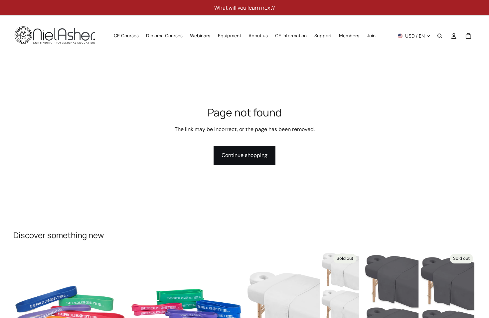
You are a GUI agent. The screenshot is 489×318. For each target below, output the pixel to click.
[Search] (439, 36)
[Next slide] (116, 307)
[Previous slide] (23, 307)
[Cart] (468, 36)
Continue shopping (244, 155)
